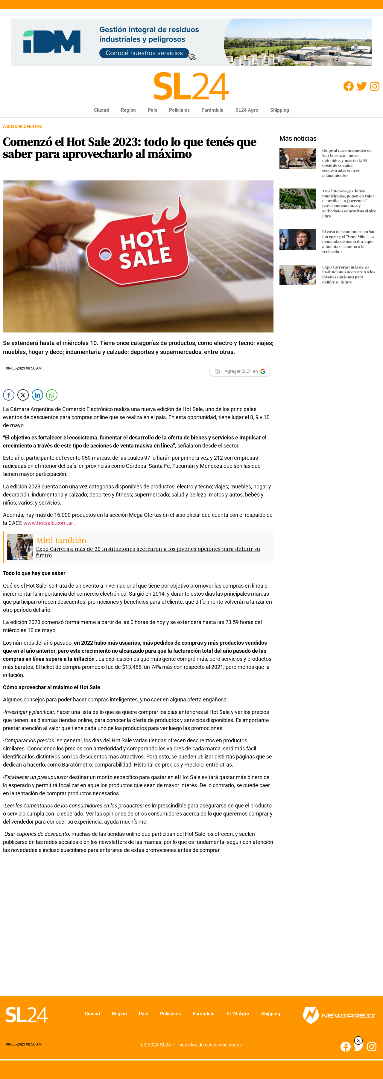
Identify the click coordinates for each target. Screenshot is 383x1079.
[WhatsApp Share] (51, 395)
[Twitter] (361, 86)
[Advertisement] (132, 929)
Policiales (179, 110)
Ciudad (101, 110)
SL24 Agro (246, 110)
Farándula (213, 110)
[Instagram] (375, 86)
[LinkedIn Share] (37, 395)
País (152, 110)
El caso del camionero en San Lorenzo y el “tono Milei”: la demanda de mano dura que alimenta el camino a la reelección (349, 242)
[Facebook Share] (8, 395)
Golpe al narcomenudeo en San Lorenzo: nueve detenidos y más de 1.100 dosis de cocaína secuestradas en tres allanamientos (347, 162)
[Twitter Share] (23, 395)
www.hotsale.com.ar (48, 523)
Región (128, 110)
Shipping (279, 110)
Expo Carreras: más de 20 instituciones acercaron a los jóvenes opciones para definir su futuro (148, 552)
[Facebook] (348, 86)
